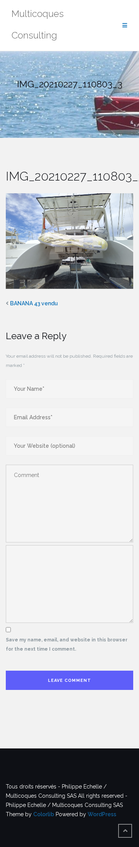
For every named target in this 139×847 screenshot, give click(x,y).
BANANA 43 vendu (34, 303)
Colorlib (43, 814)
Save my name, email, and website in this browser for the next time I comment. (66, 644)
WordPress (102, 814)
